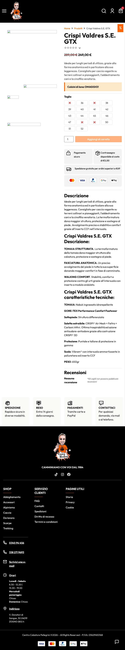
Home (67, 28)
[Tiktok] (56, 474)
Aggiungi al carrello (98, 139)
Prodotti (78, 28)
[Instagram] (62, 474)
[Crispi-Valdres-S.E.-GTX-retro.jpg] (40, 101)
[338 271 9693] (5, 552)
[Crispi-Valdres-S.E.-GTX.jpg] (32, 55)
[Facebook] (69, 474)
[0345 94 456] (5, 542)
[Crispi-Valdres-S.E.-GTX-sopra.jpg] (24, 139)
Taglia (67, 96)
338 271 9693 (16, 552)
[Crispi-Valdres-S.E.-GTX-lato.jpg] (13, 101)
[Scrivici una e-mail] (5, 561)
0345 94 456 (16, 542)
